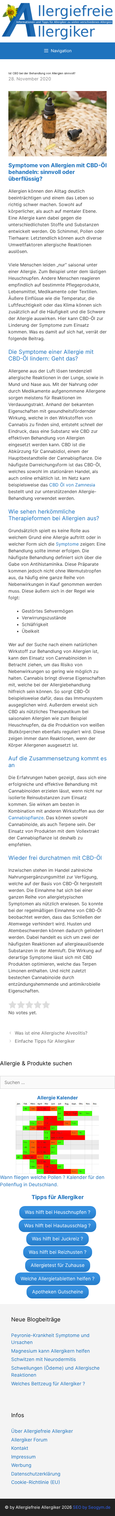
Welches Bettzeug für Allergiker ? (48, 1383)
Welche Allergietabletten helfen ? (58, 1278)
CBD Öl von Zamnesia (72, 485)
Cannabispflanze (26, 817)
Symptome (67, 544)
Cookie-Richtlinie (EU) (35, 1482)
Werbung (21, 1465)
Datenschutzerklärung (35, 1474)
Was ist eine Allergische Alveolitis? (51, 1033)
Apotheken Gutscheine (57, 1292)
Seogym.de (99, 1507)
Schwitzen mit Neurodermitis (43, 1359)
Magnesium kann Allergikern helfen (50, 1351)
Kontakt (19, 1448)
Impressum (23, 1457)
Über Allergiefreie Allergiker (42, 1431)
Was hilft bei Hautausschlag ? (57, 1225)
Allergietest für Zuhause (58, 1265)
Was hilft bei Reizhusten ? (58, 1252)
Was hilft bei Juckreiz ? (57, 1239)
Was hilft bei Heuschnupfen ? (57, 1212)
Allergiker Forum (29, 1440)
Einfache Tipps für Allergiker (45, 1041)
